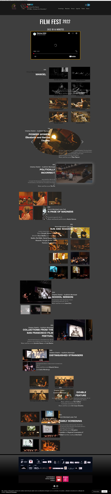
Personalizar (96, 491)
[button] (61, 8)
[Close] (109, 491)
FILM (28, 4)
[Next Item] (49, 292)
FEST (31, 4)
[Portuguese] (86, 5)
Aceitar (104, 491)
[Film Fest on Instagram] (57, 486)
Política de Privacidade (11, 492)
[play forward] (82, 142)
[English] (88, 5)
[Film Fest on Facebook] (54, 486)
